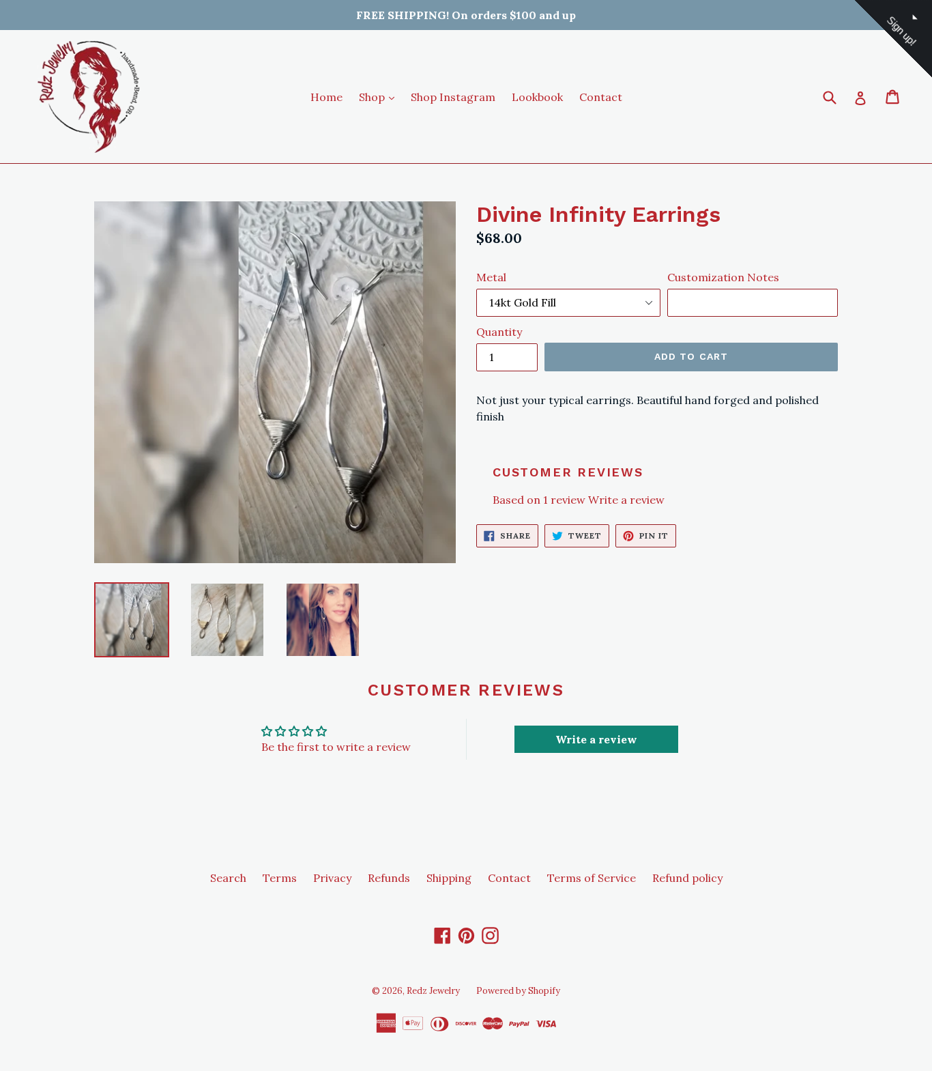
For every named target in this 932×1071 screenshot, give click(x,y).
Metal (491, 277)
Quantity (499, 332)
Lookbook (537, 97)
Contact (600, 97)
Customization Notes (723, 277)
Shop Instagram (453, 97)
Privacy (332, 878)
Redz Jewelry (433, 991)
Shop (380, 96)
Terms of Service (591, 878)
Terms (280, 878)
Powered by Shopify (518, 991)
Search (228, 878)
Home (326, 97)
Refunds (389, 878)
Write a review (626, 499)
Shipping (448, 878)
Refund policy (687, 878)
